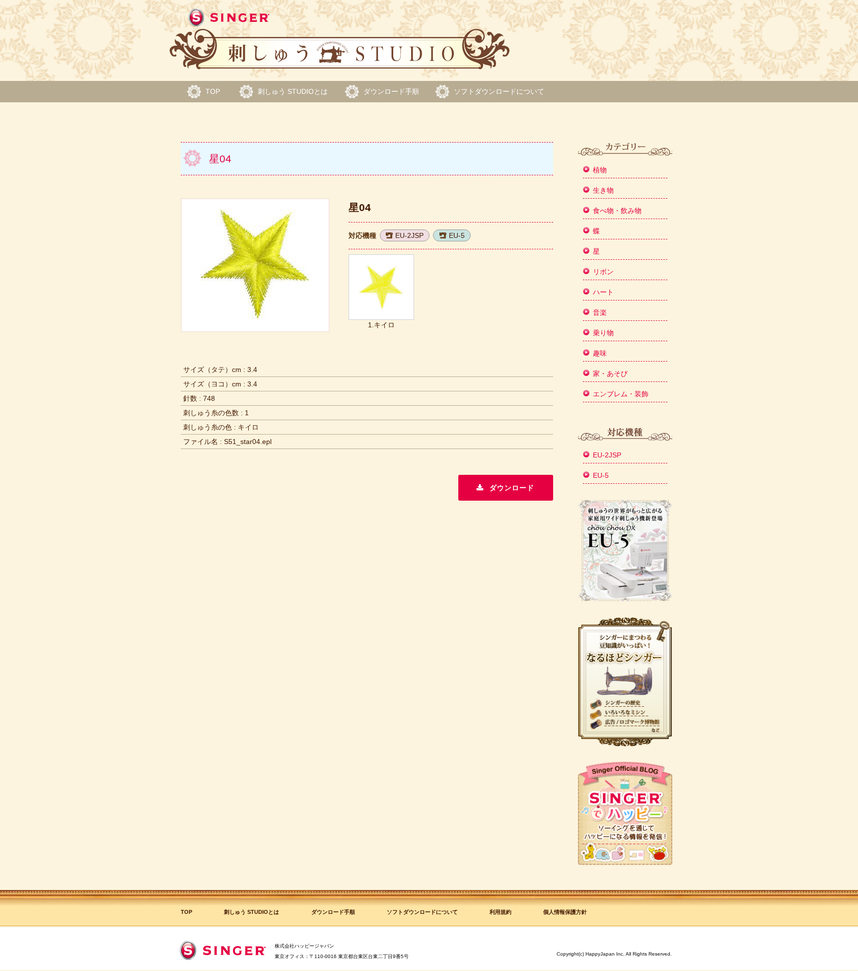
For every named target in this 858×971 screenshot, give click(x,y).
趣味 (600, 353)
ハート (603, 292)
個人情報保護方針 (565, 912)
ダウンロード (512, 487)
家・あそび (610, 373)
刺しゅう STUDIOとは (293, 91)
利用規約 (500, 912)
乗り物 (603, 333)
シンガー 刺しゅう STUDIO (339, 39)
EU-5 (457, 235)
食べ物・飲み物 (617, 211)
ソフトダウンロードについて (499, 91)
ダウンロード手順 (391, 91)
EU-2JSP (409, 235)
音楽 (600, 312)
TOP (213, 91)
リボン (603, 272)
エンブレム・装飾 (620, 394)
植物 (600, 170)
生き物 (603, 190)
